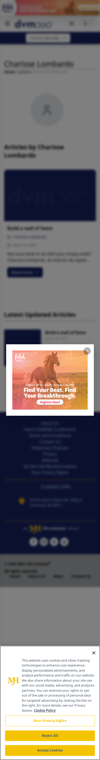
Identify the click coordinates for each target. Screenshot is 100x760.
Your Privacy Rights (50, 720)
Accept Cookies (50, 750)
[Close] (93, 653)
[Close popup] (87, 351)
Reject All (50, 735)
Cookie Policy (45, 710)
